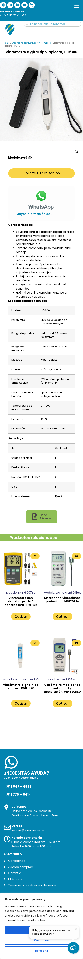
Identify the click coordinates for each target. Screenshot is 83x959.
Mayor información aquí (34, 214)
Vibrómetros (44, 43)
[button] (41, 214)
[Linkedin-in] (17, 5)
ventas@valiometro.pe (27, 830)
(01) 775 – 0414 (18, 794)
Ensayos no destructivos (24, 43)
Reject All (41, 951)
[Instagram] (10, 5)
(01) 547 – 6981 (18, 786)
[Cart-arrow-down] (32, 5)
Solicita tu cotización (41, 173)
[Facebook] (3, 5)
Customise (41, 940)
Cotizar (20, 616)
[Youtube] (24, 5)
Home (7, 43)
